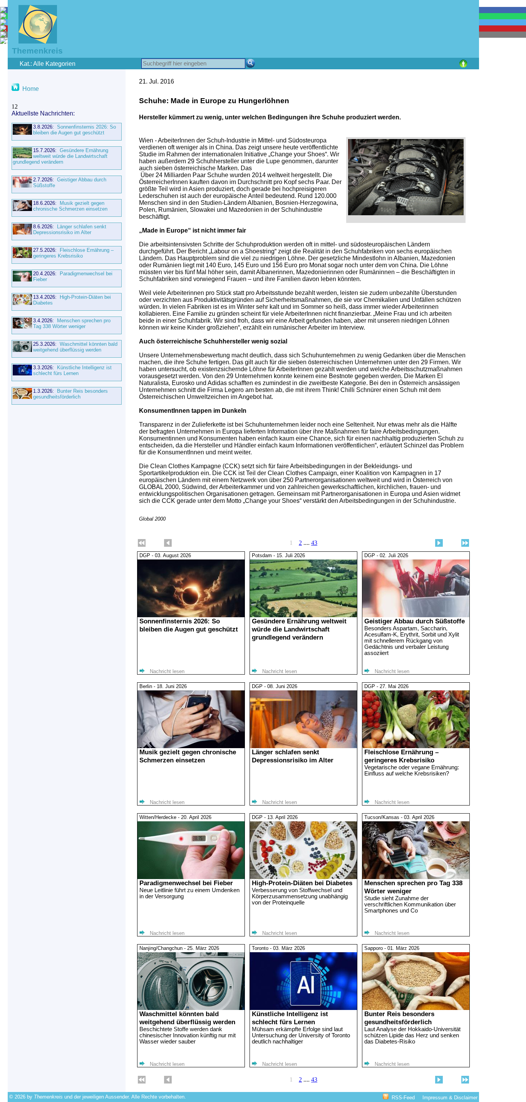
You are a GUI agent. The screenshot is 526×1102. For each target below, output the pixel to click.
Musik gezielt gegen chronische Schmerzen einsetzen (70, 206)
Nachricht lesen (167, 671)
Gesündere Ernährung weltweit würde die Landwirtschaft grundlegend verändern (60, 156)
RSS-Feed (403, 1097)
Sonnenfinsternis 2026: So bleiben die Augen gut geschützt (74, 130)
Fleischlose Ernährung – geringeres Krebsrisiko (73, 253)
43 (314, 542)
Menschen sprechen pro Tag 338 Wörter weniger (72, 323)
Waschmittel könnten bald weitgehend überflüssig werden (75, 347)
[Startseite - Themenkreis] (33, 41)
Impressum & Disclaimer (449, 1097)
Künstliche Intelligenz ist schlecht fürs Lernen (72, 370)
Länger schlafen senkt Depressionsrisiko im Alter (69, 229)
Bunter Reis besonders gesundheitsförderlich (70, 394)
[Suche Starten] (250, 63)
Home (30, 88)
